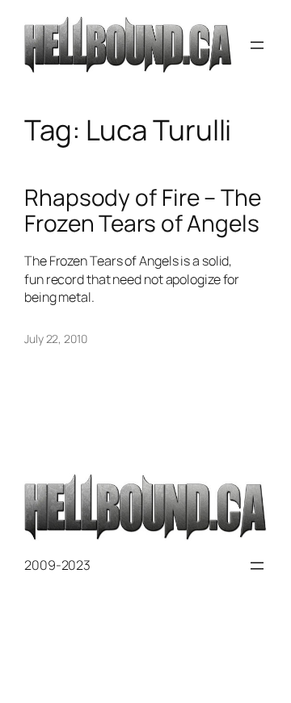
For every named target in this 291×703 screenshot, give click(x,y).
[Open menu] (257, 45)
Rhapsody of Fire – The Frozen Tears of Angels (142, 210)
